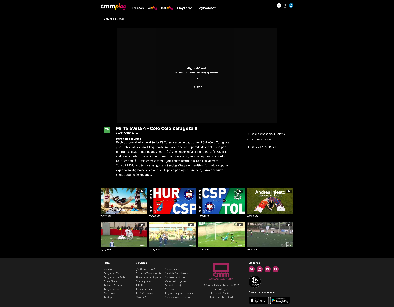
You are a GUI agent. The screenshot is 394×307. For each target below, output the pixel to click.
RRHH (139, 285)
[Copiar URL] (197, 79)
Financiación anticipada (148, 277)
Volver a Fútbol (114, 19)
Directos (137, 8)
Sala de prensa (143, 281)
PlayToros (185, 8)
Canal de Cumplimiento (177, 273)
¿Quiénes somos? (145, 269)
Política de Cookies (221, 293)
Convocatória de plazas (177, 297)
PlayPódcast (206, 8)
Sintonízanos (110, 293)
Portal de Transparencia (148, 273)
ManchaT (141, 297)
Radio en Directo (113, 285)
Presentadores (144, 289)
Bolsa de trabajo (173, 285)
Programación (111, 289)
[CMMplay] (113, 6)
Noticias (108, 269)
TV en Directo (111, 281)
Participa (108, 297)
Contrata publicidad (175, 277)
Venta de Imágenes (175, 281)
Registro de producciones (179, 293)
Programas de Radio (115, 277)
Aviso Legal (221, 289)
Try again (197, 86)
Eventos (169, 289)
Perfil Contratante (145, 293)
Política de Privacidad (221, 297)
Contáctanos (172, 269)
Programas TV (111, 273)
